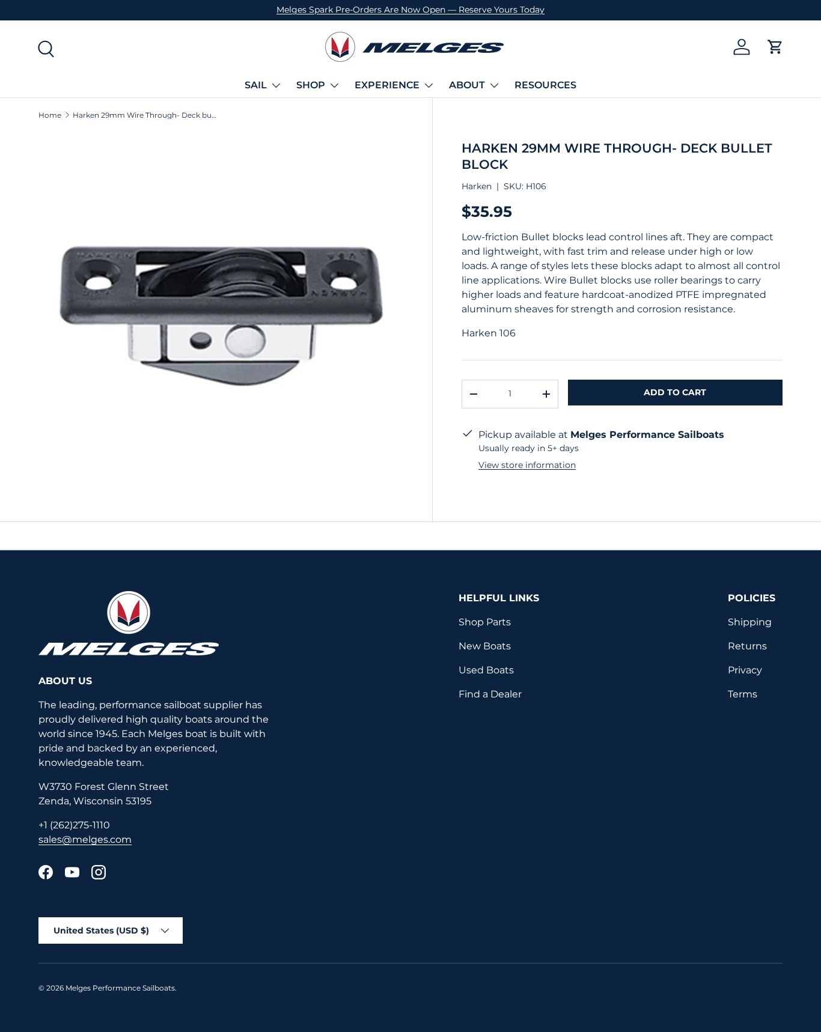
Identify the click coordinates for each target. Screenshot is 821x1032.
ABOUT (467, 85)
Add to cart (675, 392)
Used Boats (486, 670)
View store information (527, 465)
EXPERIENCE (387, 85)
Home (49, 115)
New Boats (485, 646)
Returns (747, 646)
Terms (742, 694)
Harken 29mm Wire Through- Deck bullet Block (145, 115)
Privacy (745, 670)
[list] (221, 315)
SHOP (310, 85)
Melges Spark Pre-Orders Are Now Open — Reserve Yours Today (410, 9)
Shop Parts (485, 622)
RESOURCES (545, 85)
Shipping (750, 622)
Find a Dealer (490, 694)
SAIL (256, 85)
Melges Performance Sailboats (120, 987)
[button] (775, 47)
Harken (477, 186)
